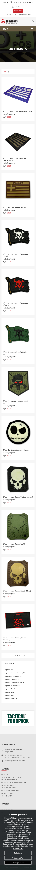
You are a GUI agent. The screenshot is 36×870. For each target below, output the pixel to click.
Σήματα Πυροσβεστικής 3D (14, 682)
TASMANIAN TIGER (10, 788)
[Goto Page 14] (24, 655)
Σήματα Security (10, 695)
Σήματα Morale (10, 689)
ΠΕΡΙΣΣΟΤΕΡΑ (18, 849)
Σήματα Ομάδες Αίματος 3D (14, 673)
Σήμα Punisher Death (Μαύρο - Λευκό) (18, 497)
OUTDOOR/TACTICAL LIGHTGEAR (15, 782)
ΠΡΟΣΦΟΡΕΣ (18, 11)
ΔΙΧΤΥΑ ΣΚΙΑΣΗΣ (9, 793)
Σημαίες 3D (8, 670)
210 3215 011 (17, 2)
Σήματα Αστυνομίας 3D (13, 676)
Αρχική (6, 774)
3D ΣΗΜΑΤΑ (8, 796)
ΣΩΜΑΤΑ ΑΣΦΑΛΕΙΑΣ (11, 780)
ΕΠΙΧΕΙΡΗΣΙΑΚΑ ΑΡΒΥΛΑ (12, 790)
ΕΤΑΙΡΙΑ (9, 15)
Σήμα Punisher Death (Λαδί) (14, 544)
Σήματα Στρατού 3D (11, 679)
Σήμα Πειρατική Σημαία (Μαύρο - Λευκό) (16, 255)
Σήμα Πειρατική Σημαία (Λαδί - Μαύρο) (15, 353)
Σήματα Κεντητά (10, 698)
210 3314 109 (19, 7)
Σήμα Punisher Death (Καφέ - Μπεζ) (17, 591)
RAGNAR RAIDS (9, 785)
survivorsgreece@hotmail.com (15, 761)
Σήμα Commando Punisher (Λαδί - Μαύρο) (16, 402)
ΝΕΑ (16, 15)
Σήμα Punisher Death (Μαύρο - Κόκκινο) (15, 639)
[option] (18, 718)
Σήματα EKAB (9, 692)
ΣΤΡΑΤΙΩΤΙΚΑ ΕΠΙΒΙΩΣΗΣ (12, 777)
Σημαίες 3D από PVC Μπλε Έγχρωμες (17, 111)
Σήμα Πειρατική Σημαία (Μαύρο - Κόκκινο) (16, 304)
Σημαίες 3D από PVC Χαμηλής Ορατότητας (14, 159)
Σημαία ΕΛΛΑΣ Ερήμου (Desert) (15, 207)
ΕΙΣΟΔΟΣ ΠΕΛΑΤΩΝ (25, 15)
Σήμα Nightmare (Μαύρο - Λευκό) (16, 450)
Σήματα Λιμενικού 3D (12, 686)
